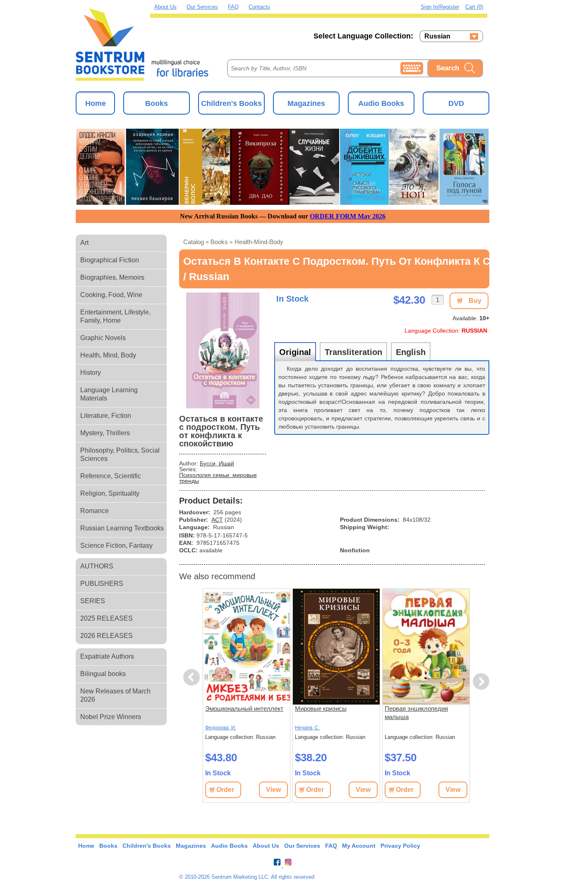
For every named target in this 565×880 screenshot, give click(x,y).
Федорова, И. (220, 728)
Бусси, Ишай (217, 463)
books (219, 241)
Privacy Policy (400, 845)
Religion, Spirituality (109, 493)
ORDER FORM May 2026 (347, 216)
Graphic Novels (103, 337)
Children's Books (231, 103)
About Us (165, 7)
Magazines (306, 103)
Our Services (202, 7)
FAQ (233, 7)
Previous (193, 677)
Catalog (193, 241)
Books (156, 103)
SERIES (92, 600)
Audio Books (381, 103)
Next (481, 682)
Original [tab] (295, 352)
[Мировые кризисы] (336, 647)
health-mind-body (259, 241)
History (90, 372)
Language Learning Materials (109, 394)
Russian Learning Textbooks (122, 528)
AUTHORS (96, 566)
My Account (359, 845)
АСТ (217, 519)
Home (95, 103)
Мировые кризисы (321, 708)
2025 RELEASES (106, 618)
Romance (94, 510)
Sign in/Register (440, 7)
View (273, 789)
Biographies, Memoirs (112, 277)
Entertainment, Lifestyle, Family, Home (115, 316)
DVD (456, 103)
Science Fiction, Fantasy (116, 545)
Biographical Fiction (109, 260)
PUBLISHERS (101, 583)
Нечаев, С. (307, 728)
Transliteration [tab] (353, 352)
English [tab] (411, 352)
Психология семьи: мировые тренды (218, 478)
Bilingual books (103, 673)
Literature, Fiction (105, 415)
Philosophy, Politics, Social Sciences (120, 454)
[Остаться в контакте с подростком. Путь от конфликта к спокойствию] (222, 350)
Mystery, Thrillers (105, 432)
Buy (475, 300)
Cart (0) (474, 7)
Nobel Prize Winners (110, 716)
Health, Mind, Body (108, 355)
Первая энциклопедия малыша (416, 712)
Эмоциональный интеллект (244, 708)
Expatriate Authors (107, 656)
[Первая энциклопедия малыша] (426, 647)
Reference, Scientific (110, 476)
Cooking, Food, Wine (111, 294)
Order (225, 789)
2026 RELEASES (106, 635)
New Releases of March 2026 (115, 695)
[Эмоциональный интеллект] (246, 647)
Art (84, 242)
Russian (437, 36)
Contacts (259, 7)
